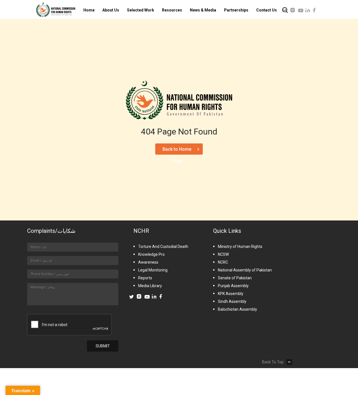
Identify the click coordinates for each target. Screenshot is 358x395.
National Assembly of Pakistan (245, 270)
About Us (110, 10)
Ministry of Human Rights (240, 246)
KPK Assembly (230, 293)
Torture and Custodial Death (163, 246)
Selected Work (140, 10)
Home (89, 10)
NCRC (223, 262)
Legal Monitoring (153, 270)
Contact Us (266, 10)
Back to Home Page (176, 151)
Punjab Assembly (233, 286)
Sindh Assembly (232, 301)
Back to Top (273, 362)
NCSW (223, 254)
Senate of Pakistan (235, 278)
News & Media (203, 10)
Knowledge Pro (151, 254)
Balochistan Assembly (237, 309)
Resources (172, 10)
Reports (145, 278)
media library (150, 286)
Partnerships (236, 10)
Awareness (148, 262)
